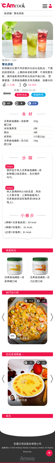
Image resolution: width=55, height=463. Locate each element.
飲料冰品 (22, 94)
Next (52, 317)
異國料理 (38, 94)
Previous (3, 317)
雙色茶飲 (19, 13)
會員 (50, 6)
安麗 (16, 90)
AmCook (13, 5)
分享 (34, 103)
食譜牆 (8, 13)
